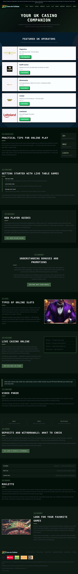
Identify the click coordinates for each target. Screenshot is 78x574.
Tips (26, 6)
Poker (57, 6)
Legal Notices (67, 552)
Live (52, 6)
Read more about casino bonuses (39, 284)
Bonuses (42, 6)
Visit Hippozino (25, 57)
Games (74, 6)
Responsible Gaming (57, 552)
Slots (48, 6)
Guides (37, 6)
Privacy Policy (39, 552)
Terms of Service (30, 552)
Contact (74, 552)
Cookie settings (5, 570)
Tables (31, 6)
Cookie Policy (47, 552)
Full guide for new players (15, 238)
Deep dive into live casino (12, 366)
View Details (24, 72)
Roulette (68, 6)
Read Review (24, 119)
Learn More (24, 88)
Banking (62, 6)
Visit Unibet (24, 103)
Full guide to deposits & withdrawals (16, 451)
